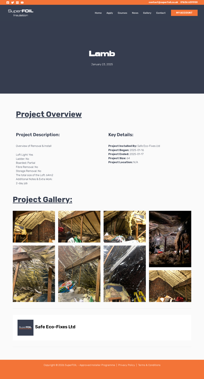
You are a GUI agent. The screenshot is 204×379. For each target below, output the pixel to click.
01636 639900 (189, 2)
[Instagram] (17, 2)
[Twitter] (12, 2)
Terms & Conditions (149, 365)
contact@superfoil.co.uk (163, 2)
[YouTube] (22, 2)
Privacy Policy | (128, 365)
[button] (184, 13)
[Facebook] (7, 2)
